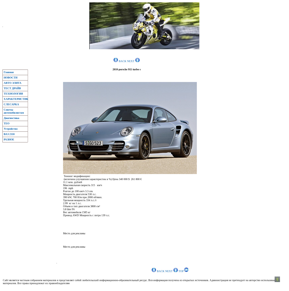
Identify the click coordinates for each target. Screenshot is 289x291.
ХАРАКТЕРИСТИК (16, 99)
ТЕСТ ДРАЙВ (12, 88)
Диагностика (11, 118)
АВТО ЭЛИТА (12, 82)
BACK (122, 61)
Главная (9, 72)
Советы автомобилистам (14, 111)
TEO (6, 123)
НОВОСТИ (10, 77)
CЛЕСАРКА (11, 104)
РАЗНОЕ (9, 139)
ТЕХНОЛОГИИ (13, 93)
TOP (181, 271)
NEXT (131, 61)
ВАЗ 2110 (9, 134)
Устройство (11, 128)
